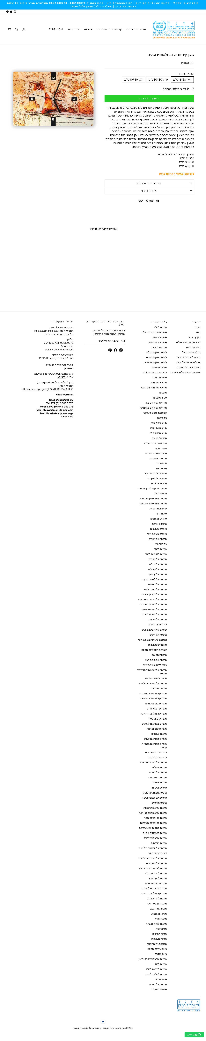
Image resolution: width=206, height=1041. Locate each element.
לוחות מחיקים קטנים (156, 357)
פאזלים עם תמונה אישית (154, 797)
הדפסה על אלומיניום (156, 863)
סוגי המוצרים (136, 29)
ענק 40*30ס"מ (133, 79)
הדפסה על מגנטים (157, 584)
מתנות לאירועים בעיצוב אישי (152, 868)
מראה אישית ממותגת (156, 678)
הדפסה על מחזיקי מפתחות (153, 604)
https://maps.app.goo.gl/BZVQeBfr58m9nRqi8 (47, 389)
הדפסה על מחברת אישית (154, 609)
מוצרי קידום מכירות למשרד (153, 698)
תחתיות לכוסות (159, 347)
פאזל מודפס (161, 954)
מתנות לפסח (160, 549)
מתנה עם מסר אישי (157, 903)
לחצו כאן (61, 377)
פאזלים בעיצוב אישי (157, 534)
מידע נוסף (149, 190)
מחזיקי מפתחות (159, 382)
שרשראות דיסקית (158, 508)
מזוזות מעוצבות (159, 367)
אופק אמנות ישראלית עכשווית (185, 372)
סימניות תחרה (160, 377)
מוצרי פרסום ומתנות (157, 728)
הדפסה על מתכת (158, 984)
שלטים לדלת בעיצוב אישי (154, 629)
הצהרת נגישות (193, 347)
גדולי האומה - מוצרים (156, 453)
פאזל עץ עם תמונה (157, 949)
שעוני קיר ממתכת (158, 342)
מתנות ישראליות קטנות (155, 807)
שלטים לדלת (160, 493)
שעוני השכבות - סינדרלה (154, 332)
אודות (88, 29)
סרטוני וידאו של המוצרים (188, 367)
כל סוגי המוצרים (159, 322)
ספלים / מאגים (159, 438)
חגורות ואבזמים (159, 483)
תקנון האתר (194, 337)
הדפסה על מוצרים (158, 539)
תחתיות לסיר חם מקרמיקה (153, 407)
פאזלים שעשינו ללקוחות (188, 362)
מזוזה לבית (161, 928)
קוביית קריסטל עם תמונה (154, 649)
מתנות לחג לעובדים (157, 898)
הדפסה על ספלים (158, 564)
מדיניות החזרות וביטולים (188, 342)
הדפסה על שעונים (158, 619)
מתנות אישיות (160, 782)
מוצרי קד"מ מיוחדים (157, 708)
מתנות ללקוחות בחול (156, 923)
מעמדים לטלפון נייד (157, 478)
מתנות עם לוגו (159, 767)
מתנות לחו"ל (160, 327)
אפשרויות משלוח (149, 183)
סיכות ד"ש (162, 513)
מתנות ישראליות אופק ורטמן (152, 812)
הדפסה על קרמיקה (157, 574)
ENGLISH (56, 29)
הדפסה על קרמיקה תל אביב (153, 848)
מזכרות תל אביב (158, 908)
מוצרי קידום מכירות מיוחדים (153, 693)
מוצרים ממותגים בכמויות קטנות (154, 745)
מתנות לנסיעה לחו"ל (156, 969)
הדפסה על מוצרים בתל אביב (152, 683)
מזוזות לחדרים (159, 933)
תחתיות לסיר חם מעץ (156, 402)
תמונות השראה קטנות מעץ (153, 498)
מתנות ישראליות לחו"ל (155, 838)
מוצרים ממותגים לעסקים (154, 723)
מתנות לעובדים (159, 733)
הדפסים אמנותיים (158, 458)
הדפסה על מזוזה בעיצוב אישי (152, 599)
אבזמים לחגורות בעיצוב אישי (152, 639)
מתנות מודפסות (159, 843)
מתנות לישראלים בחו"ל (155, 833)
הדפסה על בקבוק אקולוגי (154, 594)
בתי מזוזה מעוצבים (157, 757)
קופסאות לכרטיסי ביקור (155, 413)
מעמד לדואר (160, 448)
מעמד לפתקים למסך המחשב (152, 488)
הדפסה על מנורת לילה (155, 589)
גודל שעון (186, 73)
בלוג (198, 332)
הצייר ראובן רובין (159, 423)
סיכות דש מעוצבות (157, 644)
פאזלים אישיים (159, 787)
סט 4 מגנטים (160, 397)
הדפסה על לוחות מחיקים (154, 579)
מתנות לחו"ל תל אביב (156, 974)
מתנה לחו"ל (161, 918)
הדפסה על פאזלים (157, 569)
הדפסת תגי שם (159, 655)
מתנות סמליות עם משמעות (153, 828)
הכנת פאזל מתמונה (157, 944)
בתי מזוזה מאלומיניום (156, 752)
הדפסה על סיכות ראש (156, 660)
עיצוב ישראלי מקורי (157, 853)
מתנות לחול (161, 964)
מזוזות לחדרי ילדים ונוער (188, 357)
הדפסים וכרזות (159, 523)
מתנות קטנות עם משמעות (153, 823)
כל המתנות (161, 544)
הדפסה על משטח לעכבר (154, 614)
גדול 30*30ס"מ (158, 79)
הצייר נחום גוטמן (158, 428)
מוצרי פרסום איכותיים (156, 703)
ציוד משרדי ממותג (158, 624)
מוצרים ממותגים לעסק (155, 738)
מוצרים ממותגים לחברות (154, 888)
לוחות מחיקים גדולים (156, 352)
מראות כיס (161, 463)
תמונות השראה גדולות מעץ (153, 503)
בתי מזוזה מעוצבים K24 (155, 372)
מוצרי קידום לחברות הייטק (154, 713)
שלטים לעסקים (159, 989)
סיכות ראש (161, 468)
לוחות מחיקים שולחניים (155, 362)
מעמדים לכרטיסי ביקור (155, 473)
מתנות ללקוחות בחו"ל (156, 873)
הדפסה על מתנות (158, 772)
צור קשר (73, 29)
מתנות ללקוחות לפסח (156, 554)
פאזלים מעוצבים (158, 528)
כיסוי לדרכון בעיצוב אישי (155, 665)
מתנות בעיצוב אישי (157, 777)
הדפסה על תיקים (158, 634)
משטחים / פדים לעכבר (155, 443)
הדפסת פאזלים (159, 802)
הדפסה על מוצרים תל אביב (153, 762)
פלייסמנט (162, 418)
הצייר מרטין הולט (158, 433)
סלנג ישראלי (160, 979)
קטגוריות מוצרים (109, 29)
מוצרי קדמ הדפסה (158, 718)
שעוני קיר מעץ (160, 337)
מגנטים (163, 392)
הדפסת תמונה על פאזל (155, 792)
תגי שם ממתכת (159, 688)
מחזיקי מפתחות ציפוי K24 (154, 387)
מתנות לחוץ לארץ (158, 878)
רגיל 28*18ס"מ (182, 79)
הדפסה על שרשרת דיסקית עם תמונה (152, 672)
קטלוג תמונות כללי (191, 352)
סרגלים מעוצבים (158, 518)
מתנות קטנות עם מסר (155, 817)
